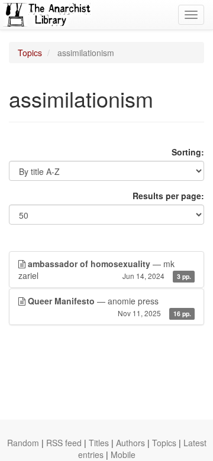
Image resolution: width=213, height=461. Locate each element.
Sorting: (188, 152)
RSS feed (64, 443)
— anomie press (109, 306)
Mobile (123, 454)
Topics (30, 53)
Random (23, 443)
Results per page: (168, 196)
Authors (130, 443)
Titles (99, 443)
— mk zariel (104, 269)
